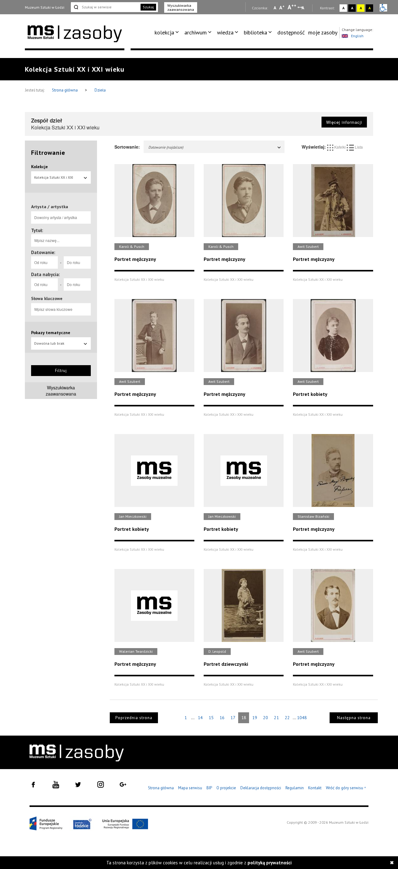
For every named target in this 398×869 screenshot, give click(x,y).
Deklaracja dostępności (260, 788)
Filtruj (61, 370)
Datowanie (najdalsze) (165, 147)
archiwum (195, 32)
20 (265, 717)
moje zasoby (322, 32)
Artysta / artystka (49, 206)
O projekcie (226, 788)
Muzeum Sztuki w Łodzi (44, 7)
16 (222, 717)
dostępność (291, 32)
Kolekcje (39, 166)
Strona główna (65, 90)
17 (232, 717)
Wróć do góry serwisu (346, 788)
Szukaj (148, 7)
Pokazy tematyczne (50, 332)
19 (254, 717)
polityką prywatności (270, 863)
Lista (358, 147)
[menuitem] (168, 33)
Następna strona (354, 717)
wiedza (225, 32)
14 (200, 717)
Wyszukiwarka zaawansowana (180, 7)
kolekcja (164, 32)
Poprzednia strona (133, 717)
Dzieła (100, 90)
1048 (302, 717)
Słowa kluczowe (46, 298)
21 (276, 717)
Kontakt (315, 788)
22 (287, 717)
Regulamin (294, 788)
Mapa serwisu (190, 788)
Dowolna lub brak (49, 343)
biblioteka (255, 32)
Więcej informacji (344, 122)
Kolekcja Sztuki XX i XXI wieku (53, 179)
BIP (209, 788)
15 (211, 717)
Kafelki (340, 147)
